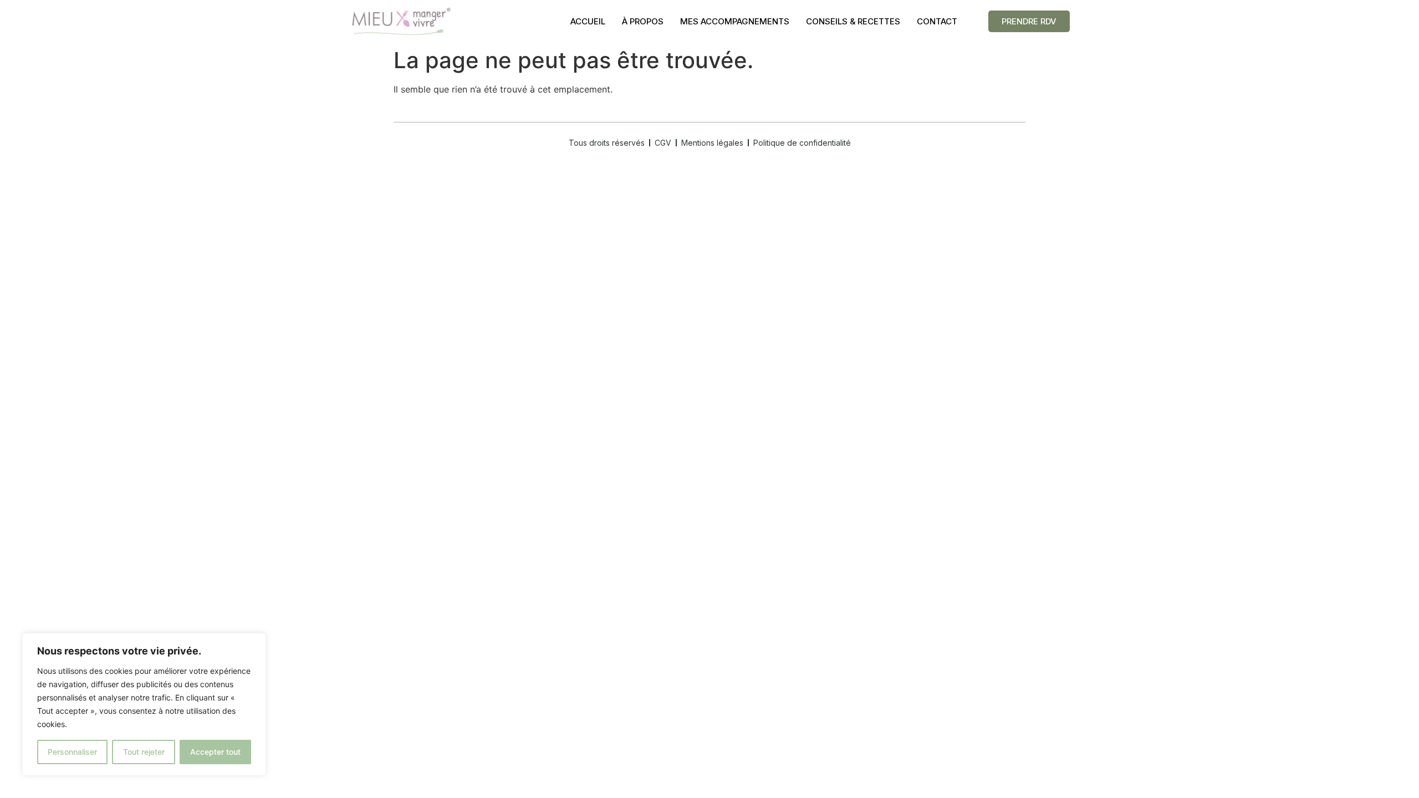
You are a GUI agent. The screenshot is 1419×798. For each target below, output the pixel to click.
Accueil (587, 21)
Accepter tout (215, 751)
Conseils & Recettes (853, 21)
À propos (642, 21)
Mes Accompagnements (734, 21)
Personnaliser (72, 751)
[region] (144, 704)
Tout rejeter (144, 751)
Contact (937, 21)
